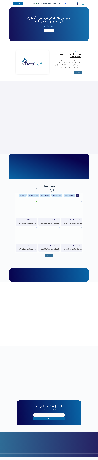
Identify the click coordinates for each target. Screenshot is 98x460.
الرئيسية (65, 3)
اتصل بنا (40, 3)
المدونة (45, 3)
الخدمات (54, 3)
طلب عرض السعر (18, 3)
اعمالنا (49, 3)
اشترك (49, 418)
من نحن (59, 3)
